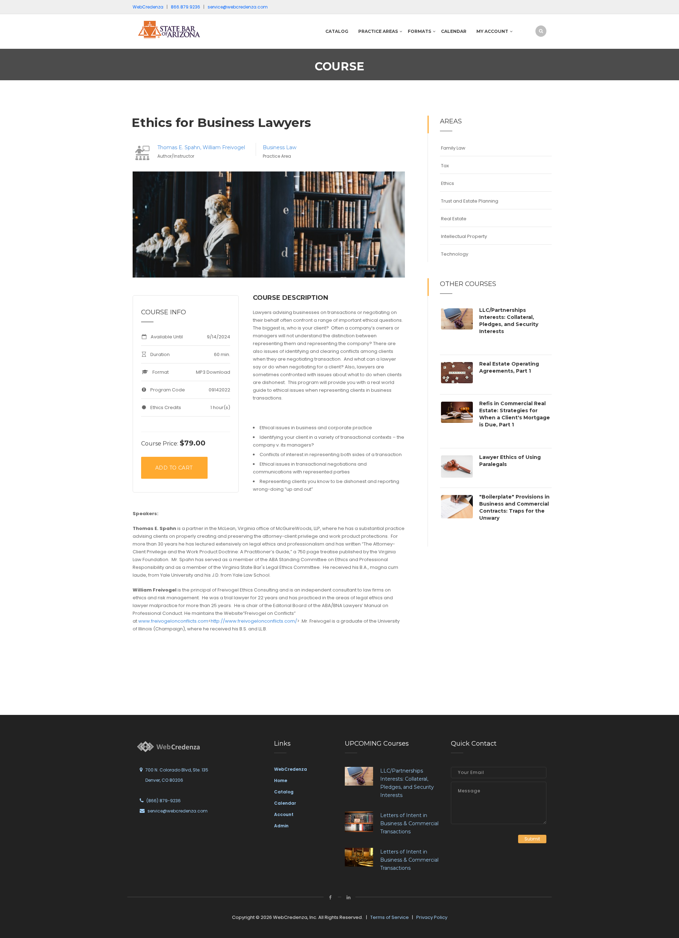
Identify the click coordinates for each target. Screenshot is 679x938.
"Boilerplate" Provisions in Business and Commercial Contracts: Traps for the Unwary (514, 507)
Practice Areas (378, 31)
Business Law (279, 147)
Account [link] (284, 814)
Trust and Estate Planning (469, 201)
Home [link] (280, 780)
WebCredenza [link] (290, 769)
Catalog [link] (284, 792)
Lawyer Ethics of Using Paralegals (510, 460)
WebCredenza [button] (148, 7)
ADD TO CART (173, 468)
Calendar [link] (285, 803)
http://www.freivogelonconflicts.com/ (254, 621)
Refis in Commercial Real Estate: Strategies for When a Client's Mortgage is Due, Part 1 (514, 414)
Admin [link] (281, 826)
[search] (540, 31)
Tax (445, 165)
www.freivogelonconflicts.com (173, 621)
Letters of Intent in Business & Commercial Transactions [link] (409, 823)
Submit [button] (532, 839)
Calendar (453, 31)
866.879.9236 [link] (185, 7)
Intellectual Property (464, 236)
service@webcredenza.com (177, 811)
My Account (492, 31)
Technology (454, 254)
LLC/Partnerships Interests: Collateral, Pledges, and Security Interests (508, 320)
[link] (180, 29)
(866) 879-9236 (163, 801)
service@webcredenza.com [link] (238, 7)
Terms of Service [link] (389, 917)
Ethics (447, 183)
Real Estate (453, 218)
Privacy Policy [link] (431, 917)
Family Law (453, 148)
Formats (419, 31)
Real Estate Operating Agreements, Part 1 (509, 367)
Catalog (336, 31)
